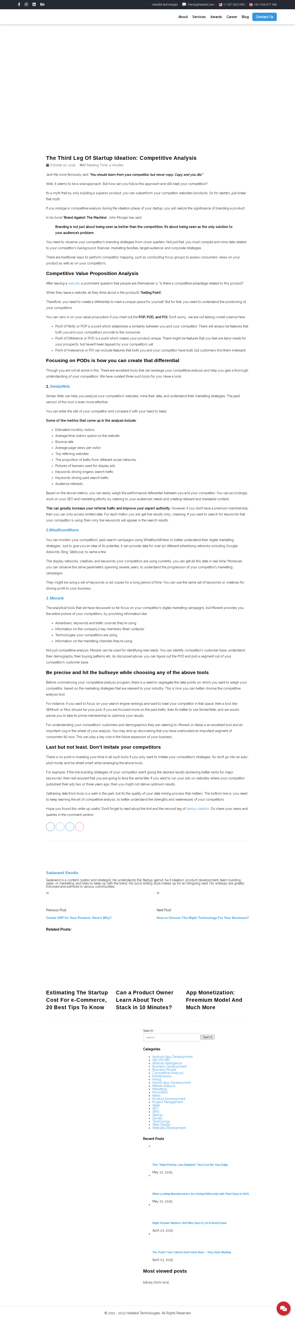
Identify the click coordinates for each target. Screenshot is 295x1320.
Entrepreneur (162, 1076)
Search (148, 1030)
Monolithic (160, 1092)
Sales (156, 1105)
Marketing (159, 1089)
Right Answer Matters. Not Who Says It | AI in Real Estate (189, 1222)
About (183, 17)
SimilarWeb (60, 386)
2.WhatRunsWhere (62, 530)
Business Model (164, 1070)
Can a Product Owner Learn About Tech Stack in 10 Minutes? (144, 1000)
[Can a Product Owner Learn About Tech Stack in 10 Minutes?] (147, 962)
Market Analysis (163, 1086)
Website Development (169, 1128)
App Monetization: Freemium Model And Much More (214, 1000)
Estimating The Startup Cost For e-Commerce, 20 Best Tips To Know (77, 1000)
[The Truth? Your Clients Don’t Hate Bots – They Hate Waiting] (200, 1240)
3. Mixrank (55, 598)
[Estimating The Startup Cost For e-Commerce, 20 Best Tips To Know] (77, 962)
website (74, 283)
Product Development (168, 1099)
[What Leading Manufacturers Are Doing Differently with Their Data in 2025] (200, 1182)
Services (199, 17)
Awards (216, 17)
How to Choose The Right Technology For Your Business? (203, 918)
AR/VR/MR (160, 1060)
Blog (245, 17)
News (156, 1095)
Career (232, 17)
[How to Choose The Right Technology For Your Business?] (158, 893)
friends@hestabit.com (200, 4)
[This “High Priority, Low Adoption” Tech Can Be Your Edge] (200, 1153)
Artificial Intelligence (167, 1063)
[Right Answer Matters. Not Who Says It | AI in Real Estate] (200, 1211)
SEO (155, 1108)
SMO (155, 1112)
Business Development (169, 1066)
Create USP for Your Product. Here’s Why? (79, 918)
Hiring (156, 1079)
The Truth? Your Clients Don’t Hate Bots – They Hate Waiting (191, 1252)
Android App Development (172, 1057)
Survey (157, 1118)
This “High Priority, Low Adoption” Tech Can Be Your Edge (190, 1164)
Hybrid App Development (171, 1082)
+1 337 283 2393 (234, 4)
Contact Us (264, 17)
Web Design (161, 1124)
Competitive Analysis (167, 1073)
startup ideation (197, 809)
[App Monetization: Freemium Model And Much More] (217, 962)
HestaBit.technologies (164, 4)
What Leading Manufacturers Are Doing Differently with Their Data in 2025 (200, 1193)
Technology (161, 1121)
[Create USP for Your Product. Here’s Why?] (47, 893)
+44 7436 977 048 (265, 4)
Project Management (167, 1102)
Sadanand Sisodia (62, 873)
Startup (157, 1115)
